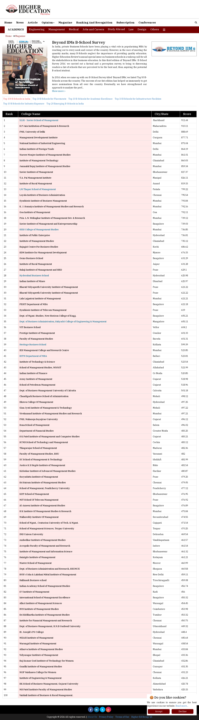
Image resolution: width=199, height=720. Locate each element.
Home (8, 22)
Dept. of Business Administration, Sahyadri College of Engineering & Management (62, 321)
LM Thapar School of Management (37, 189)
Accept (158, 711)
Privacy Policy (106, 716)
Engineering (36, 29)
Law (131, 29)
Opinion (47, 22)
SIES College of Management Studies (39, 229)
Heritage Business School (32, 344)
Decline (183, 711)
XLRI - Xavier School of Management (38, 120)
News (20, 22)
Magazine (65, 22)
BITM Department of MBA (33, 356)
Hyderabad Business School (34, 275)
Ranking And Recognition (94, 22)
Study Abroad (116, 29)
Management (57, 29)
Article (33, 22)
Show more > (58, 91)
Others (154, 29)
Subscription (125, 22)
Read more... (182, 705)
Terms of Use (122, 716)
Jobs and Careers (93, 29)
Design (142, 29)
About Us (92, 716)
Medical (74, 29)
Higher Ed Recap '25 (141, 716)
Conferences (147, 22)
